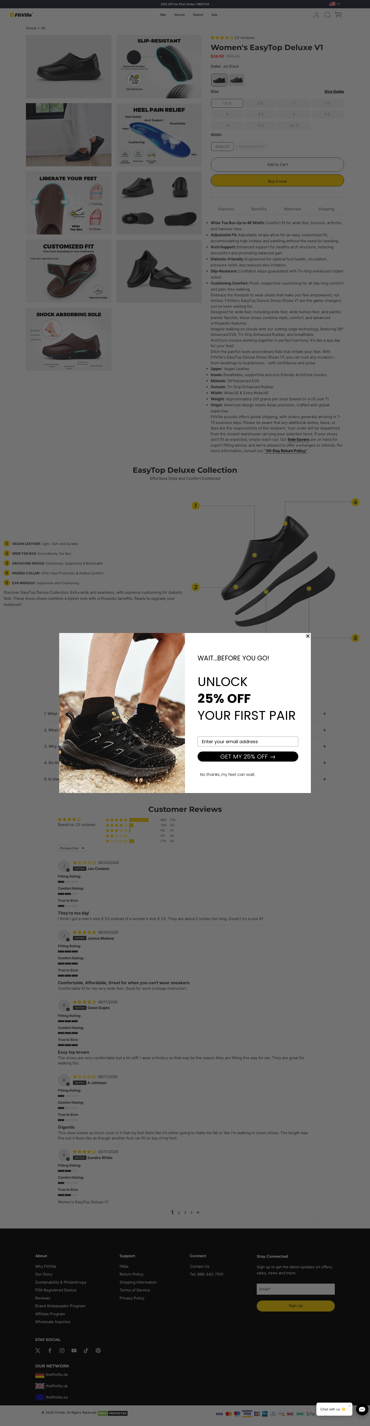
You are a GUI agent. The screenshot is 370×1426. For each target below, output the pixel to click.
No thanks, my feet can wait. (227, 774)
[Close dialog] (308, 636)
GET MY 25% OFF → (248, 756)
